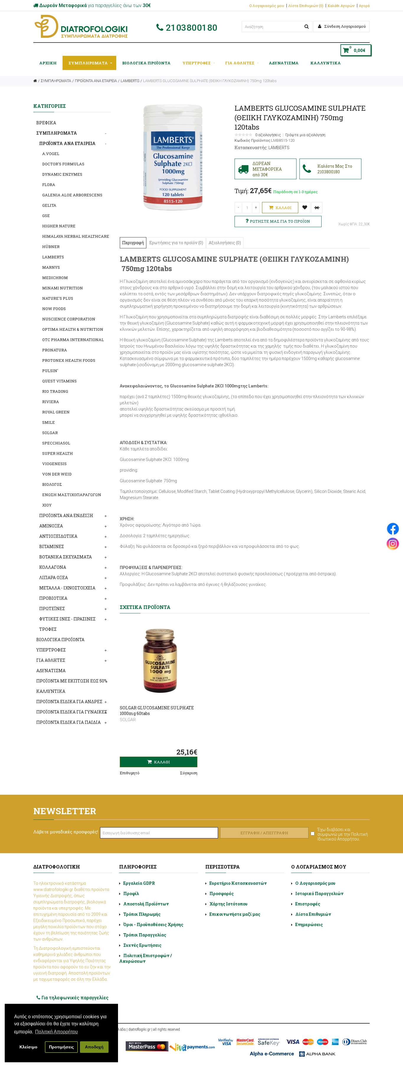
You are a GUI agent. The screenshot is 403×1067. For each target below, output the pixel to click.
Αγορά (364, 5)
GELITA (49, 205)
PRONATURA (54, 350)
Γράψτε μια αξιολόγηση (305, 135)
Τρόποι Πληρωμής (141, 914)
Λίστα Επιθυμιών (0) (305, 5)
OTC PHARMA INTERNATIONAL (73, 339)
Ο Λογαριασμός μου (266, 5)
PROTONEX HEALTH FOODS (68, 360)
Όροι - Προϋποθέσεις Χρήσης (153, 924)
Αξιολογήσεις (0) (225, 242)
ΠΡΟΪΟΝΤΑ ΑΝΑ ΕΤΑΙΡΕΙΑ (96, 81)
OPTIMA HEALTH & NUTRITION (72, 329)
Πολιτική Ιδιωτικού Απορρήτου (342, 836)
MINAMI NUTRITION (62, 288)
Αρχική (48, 63)
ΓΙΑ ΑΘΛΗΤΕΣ (239, 63)
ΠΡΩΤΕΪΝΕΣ (52, 608)
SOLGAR (50, 432)
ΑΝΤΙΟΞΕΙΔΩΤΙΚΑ (58, 536)
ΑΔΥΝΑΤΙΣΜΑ (284, 63)
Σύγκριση (188, 773)
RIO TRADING (55, 391)
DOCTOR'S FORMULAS (63, 164)
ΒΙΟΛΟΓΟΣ (52, 484)
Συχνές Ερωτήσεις (142, 945)
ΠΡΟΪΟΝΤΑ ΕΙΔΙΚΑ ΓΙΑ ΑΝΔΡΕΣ (69, 701)
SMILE (48, 422)
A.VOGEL (50, 153)
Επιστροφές (307, 904)
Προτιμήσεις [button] (61, 1047)
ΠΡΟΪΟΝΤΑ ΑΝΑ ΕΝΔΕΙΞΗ (66, 515)
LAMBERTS (130, 81)
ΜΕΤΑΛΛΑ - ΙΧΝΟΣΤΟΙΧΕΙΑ (67, 588)
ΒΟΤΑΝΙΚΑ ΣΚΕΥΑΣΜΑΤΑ (65, 557)
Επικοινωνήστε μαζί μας (234, 914)
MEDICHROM (55, 277)
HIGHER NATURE (59, 226)
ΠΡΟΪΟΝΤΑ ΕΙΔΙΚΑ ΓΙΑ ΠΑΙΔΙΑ (68, 722)
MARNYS (51, 267)
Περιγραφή (133, 242)
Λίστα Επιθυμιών (313, 914)
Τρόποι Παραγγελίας (144, 935)
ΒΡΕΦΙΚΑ (46, 123)
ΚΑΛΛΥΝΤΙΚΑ (325, 63)
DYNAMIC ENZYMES (62, 174)
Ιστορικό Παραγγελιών (319, 893)
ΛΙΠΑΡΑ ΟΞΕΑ (53, 577)
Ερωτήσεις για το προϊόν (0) (176, 242)
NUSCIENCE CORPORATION (68, 319)
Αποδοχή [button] (94, 1047)
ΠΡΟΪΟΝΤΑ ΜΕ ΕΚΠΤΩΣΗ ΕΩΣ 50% (71, 681)
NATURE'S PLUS (57, 298)
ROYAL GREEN (56, 412)
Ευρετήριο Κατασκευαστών (238, 883)
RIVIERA (50, 401)
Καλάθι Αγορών (341, 5)
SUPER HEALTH (57, 453)
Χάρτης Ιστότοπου (228, 904)
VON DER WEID (57, 474)
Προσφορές (221, 893)
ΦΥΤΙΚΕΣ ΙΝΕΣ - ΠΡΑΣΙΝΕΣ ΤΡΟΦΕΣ (67, 624)
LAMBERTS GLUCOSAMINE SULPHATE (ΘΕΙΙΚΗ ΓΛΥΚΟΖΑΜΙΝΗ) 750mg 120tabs (210, 81)
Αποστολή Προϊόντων (146, 904)
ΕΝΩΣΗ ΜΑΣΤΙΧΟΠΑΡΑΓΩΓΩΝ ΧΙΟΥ (71, 500)
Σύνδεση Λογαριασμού (344, 26)
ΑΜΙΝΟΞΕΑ (51, 526)
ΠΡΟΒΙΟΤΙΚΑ (53, 598)
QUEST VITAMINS (59, 381)
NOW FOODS (54, 308)
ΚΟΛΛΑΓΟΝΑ (52, 567)
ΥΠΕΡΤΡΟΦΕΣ (196, 63)
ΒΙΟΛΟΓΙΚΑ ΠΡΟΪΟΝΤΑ (146, 63)
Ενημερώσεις (309, 924)
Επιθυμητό (130, 773)
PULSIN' (50, 370)
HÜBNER (51, 246)
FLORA (48, 184)
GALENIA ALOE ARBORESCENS (72, 195)
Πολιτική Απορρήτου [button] (56, 1031)
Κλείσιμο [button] (28, 1047)
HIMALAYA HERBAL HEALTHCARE (75, 236)
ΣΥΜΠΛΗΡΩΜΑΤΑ (88, 63)
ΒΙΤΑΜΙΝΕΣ (51, 546)
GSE (46, 215)
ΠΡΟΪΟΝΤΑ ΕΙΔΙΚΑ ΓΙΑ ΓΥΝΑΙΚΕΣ (71, 712)
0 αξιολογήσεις (268, 135)
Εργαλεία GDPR (139, 883)
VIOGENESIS (54, 463)
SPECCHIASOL (56, 443)
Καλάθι (283, 207)
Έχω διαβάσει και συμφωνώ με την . (342, 834)
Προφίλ (131, 893)
